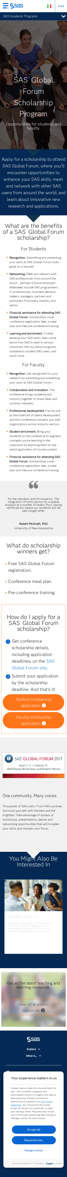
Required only (33, 1140)
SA (49, 661)
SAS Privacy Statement (21, 1163)
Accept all (33, 1129)
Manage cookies (33, 1150)
